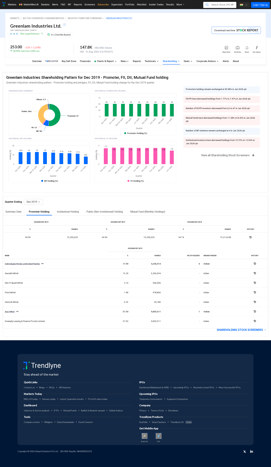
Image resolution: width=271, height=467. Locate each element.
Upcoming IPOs (181, 387)
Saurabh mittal (11, 273)
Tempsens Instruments (150, 399)
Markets (12, 4)
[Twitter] (244, 451)
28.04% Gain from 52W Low (26, 51)
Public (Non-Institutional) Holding (104, 211)
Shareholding (170, 61)
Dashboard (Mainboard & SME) (154, 387)
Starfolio (143, 422)
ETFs (56, 410)
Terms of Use (157, 410)
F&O (63, 4)
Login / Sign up (260, 5)
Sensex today (49, 399)
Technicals (151, 61)
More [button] (179, 4)
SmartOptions (159, 422)
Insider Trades (156, 4)
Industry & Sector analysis (37, 410)
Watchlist (141, 4)
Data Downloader (65, 422)
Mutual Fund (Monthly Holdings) (147, 211)
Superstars (117, 4)
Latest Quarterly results (72, 399)
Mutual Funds (70, 410)
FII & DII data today (97, 399)
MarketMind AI (31, 4)
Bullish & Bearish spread (93, 410)
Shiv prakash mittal (14, 283)
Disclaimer (173, 410)
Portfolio (129, 4)
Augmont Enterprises (177, 399)
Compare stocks (32, 422)
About (236, 61)
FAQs (52, 387)
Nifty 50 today (31, 399)
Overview (37, 61)
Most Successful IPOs (230, 387)
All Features (65, 387)
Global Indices (116, 410)
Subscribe (103, 4)
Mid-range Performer (30, 33)
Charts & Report (105, 61)
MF (69, 4)
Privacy (142, 410)
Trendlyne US (180, 422)
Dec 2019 (32, 201)
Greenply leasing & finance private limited (25, 321)
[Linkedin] (251, 451)
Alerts (55, 4)
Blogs (42, 387)
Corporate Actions (206, 61)
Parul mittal (10, 292)
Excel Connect (86, 422)
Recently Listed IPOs (203, 387)
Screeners (90, 4)
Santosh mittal (11, 302)
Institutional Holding (68, 211)
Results (170, 4)
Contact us (29, 387)
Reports (78, 4)
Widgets (48, 422)
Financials (85, 61)
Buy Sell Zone (69, 61)
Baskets (45, 4)
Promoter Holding (39, 211)
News (124, 61)
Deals (187, 61)
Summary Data (13, 211)
